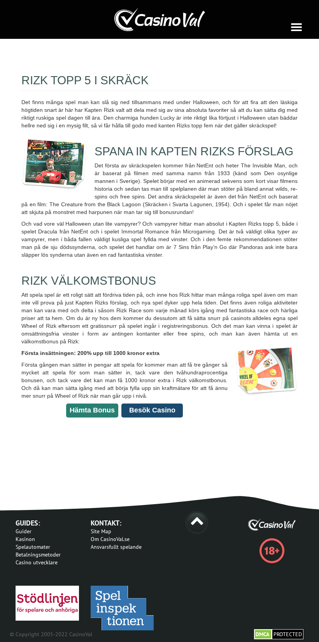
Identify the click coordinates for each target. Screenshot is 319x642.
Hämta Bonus (92, 410)
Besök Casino (152, 410)
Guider (24, 531)
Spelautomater (33, 546)
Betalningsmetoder (38, 554)
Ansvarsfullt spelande (116, 546)
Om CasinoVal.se (110, 539)
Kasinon (25, 539)
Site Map (101, 531)
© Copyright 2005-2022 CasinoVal (51, 634)
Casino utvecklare (37, 562)
